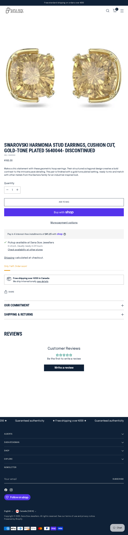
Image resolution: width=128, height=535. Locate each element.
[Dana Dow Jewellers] (14, 10)
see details (42, 281)
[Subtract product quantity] (7, 190)
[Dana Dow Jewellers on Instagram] (12, 490)
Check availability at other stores (25, 250)
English (7, 511)
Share (11, 292)
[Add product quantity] (17, 190)
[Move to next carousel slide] (121, 399)
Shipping (9, 258)
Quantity (9, 183)
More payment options (64, 222)
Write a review (64, 367)
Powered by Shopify (13, 519)
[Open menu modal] (122, 10)
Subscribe (118, 479)
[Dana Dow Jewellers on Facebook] (6, 490)
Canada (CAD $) (27, 511)
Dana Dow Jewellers (30, 516)
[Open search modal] (107, 10)
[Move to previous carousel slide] (113, 399)
